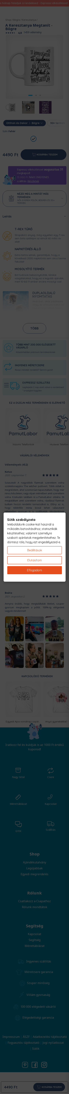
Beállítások (34, 550)
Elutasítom (34, 560)
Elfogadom (34, 570)
